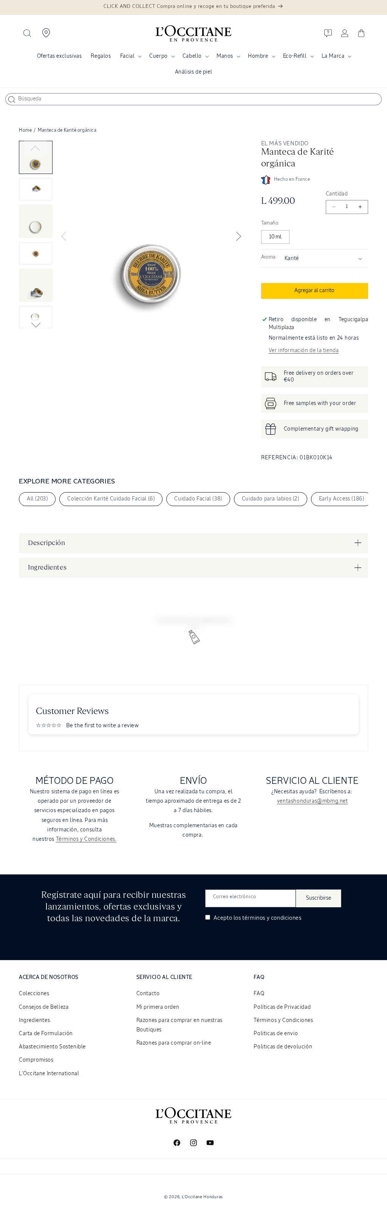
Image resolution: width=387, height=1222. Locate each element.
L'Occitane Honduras (202, 1197)
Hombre (258, 56)
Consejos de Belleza (43, 1007)
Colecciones (34, 993)
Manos (225, 56)
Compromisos (36, 1060)
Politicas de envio (276, 1033)
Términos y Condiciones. (86, 839)
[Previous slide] (35, 148)
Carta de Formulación (46, 1033)
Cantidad (337, 194)
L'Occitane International (49, 1073)
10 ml (275, 237)
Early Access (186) (341, 499)
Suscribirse (318, 898)
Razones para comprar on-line (173, 1043)
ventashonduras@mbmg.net (312, 801)
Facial (127, 56)
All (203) (37, 499)
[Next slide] (35, 324)
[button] (27, 33)
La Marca (333, 56)
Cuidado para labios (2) (270, 499)
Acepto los (256, 918)
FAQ (259, 993)
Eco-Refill (295, 56)
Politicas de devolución (283, 1047)
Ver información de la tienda (304, 350)
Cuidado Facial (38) (198, 499)
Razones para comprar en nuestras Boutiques (179, 1025)
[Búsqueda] (11, 99)
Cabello (192, 56)
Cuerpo (158, 56)
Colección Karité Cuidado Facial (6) (111, 499)
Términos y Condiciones (283, 1020)
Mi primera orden (158, 1007)
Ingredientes (34, 1020)
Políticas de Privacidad (282, 1007)
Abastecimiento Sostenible (52, 1047)
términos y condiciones (271, 918)
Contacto (148, 993)
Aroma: (269, 257)
